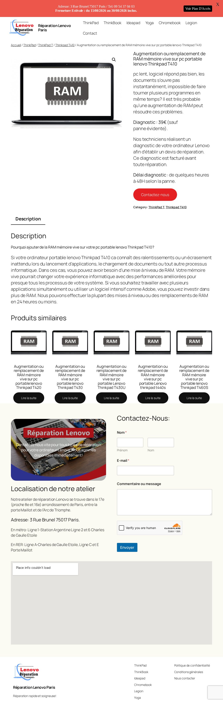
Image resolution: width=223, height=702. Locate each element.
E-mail (123, 460)
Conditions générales (188, 672)
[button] (114, 60)
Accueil (16, 45)
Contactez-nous (155, 194)
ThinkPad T (45, 45)
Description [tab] (28, 219)
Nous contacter (184, 678)
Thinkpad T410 (65, 45)
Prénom (122, 450)
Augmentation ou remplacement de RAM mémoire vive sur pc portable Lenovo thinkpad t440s (153, 377)
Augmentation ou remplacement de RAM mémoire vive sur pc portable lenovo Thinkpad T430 (70, 377)
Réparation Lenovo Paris (54, 27)
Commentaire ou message (139, 484)
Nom (151, 450)
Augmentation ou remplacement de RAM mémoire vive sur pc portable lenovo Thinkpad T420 (29, 377)
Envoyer (127, 547)
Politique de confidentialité (192, 665)
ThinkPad (29, 45)
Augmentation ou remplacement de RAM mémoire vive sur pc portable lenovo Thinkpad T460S (194, 377)
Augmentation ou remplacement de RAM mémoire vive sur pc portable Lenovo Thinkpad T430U (111, 377)
